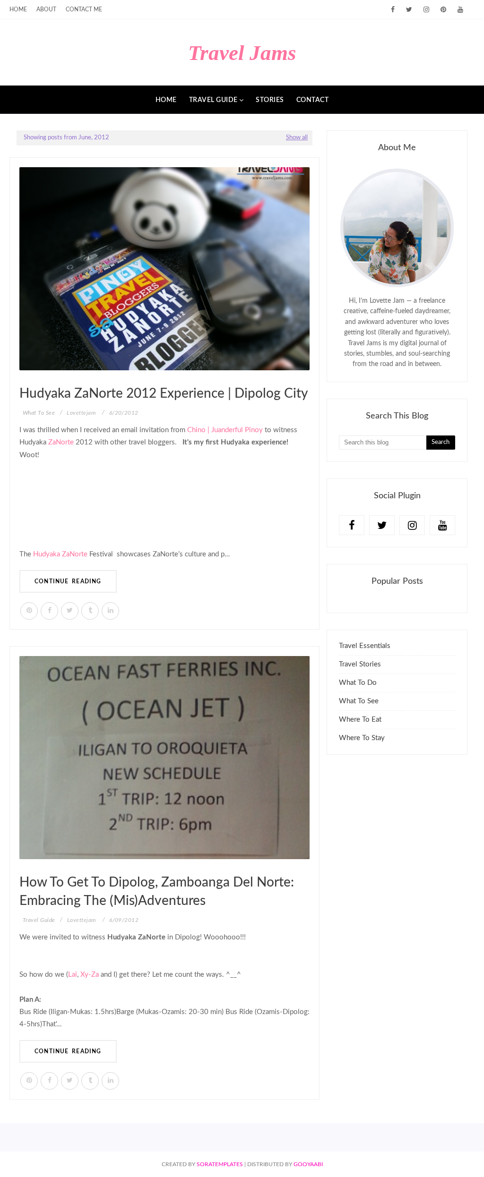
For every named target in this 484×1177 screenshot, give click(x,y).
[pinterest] (443, 9)
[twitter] (409, 9)
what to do (358, 682)
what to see (359, 701)
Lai (72, 974)
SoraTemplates (220, 1164)
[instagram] (426, 9)
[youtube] (460, 9)
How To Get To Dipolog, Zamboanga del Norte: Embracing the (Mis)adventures (156, 891)
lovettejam (81, 413)
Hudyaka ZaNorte (60, 554)
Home (18, 9)
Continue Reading (68, 581)
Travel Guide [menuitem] (213, 100)
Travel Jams (242, 53)
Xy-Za (89, 974)
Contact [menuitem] (312, 100)
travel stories (360, 664)
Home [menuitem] (166, 100)
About (46, 9)
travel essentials (364, 645)
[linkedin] (110, 611)
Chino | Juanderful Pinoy (225, 430)
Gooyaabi (308, 1164)
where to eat (360, 719)
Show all (297, 138)
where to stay (362, 738)
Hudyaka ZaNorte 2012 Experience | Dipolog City (163, 393)
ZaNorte (61, 442)
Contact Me (84, 9)
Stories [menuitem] (270, 100)
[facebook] (393, 9)
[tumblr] (90, 611)
